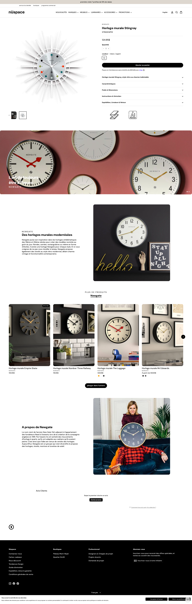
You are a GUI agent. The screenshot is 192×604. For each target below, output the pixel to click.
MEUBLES (84, 12)
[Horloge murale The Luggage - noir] (104, 376)
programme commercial (48, 5)
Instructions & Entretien (111, 96)
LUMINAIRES (96, 12)
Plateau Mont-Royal (60, 554)
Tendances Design (16, 564)
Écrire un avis (96, 500)
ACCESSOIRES (110, 12)
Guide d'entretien (16, 567)
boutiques (36, 5)
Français (94, 592)
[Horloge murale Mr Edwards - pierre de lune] (145, 376)
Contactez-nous (15, 554)
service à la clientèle (25, 5)
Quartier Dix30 (59, 557)
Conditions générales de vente (21, 574)
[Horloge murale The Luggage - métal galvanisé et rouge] (101, 376)
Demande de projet (96, 561)
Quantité (105, 45)
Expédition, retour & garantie (20, 571)
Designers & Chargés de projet (101, 554)
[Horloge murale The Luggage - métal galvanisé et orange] (99, 376)
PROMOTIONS (124, 12)
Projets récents (95, 557)
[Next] (183, 337)
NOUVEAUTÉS (61, 12)
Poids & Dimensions (110, 90)
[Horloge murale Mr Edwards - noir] (143, 376)
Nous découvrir (15, 561)
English (165, 12)
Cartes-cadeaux (15, 557)
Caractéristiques (109, 84)
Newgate (105, 24)
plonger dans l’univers (96, 385)
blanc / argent (104, 58)
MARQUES (72, 12)
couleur (111, 54)
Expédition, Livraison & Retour (114, 102)
